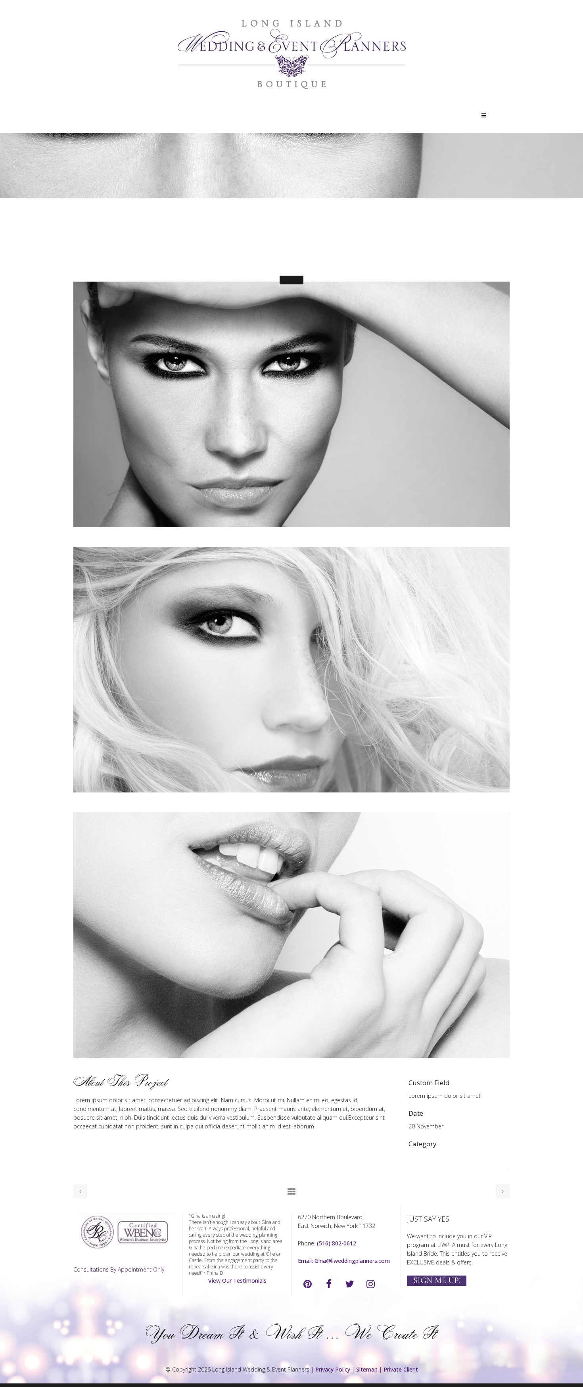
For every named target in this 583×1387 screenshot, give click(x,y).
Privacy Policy (332, 1369)
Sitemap (367, 1369)
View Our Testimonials (237, 1280)
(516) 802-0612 (336, 1243)
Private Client (401, 1369)
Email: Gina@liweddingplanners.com (344, 1260)
